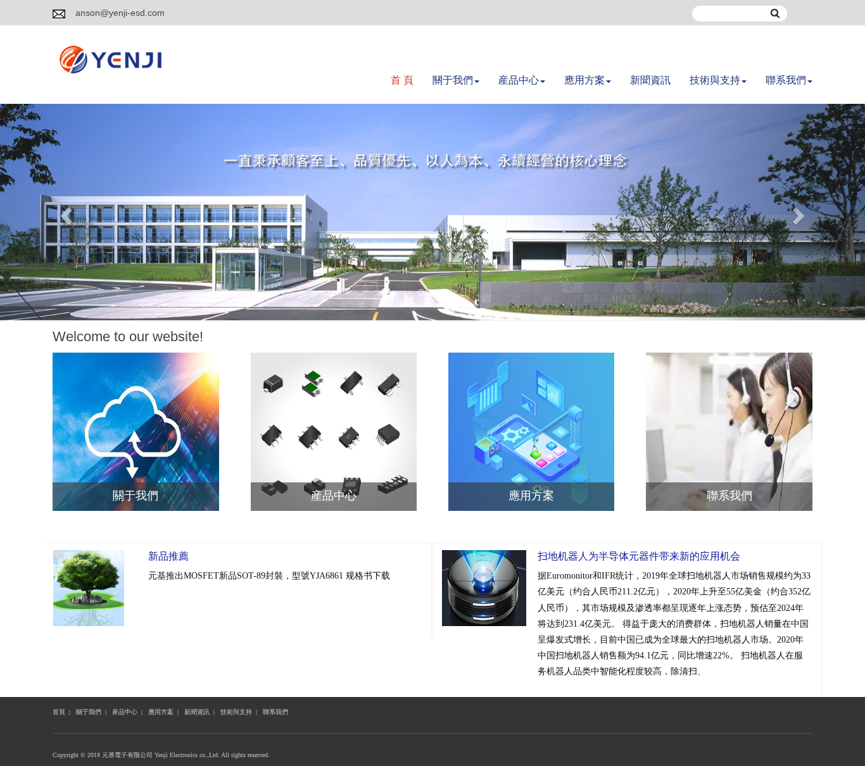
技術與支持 (715, 80)
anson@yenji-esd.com (120, 13)
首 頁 (402, 80)
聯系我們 (786, 80)
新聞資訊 (650, 80)
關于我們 (452, 80)
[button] (65, 212)
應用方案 (584, 80)
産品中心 (518, 80)
